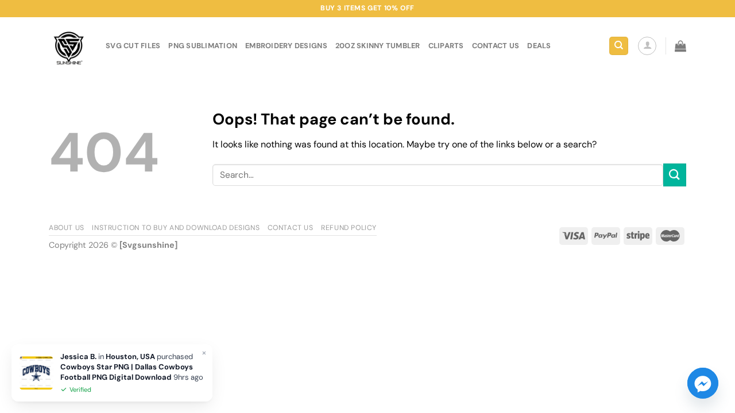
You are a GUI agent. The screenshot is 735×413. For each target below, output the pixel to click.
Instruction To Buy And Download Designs (176, 227)
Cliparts (446, 45)
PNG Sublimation (202, 45)
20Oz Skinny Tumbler (377, 45)
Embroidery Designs (286, 45)
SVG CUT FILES (133, 45)
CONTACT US (496, 45)
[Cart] (680, 46)
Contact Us (291, 227)
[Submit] (674, 174)
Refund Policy (349, 227)
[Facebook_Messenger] (702, 383)
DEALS (539, 45)
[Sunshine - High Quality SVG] (68, 46)
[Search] (618, 46)
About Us (66, 227)
